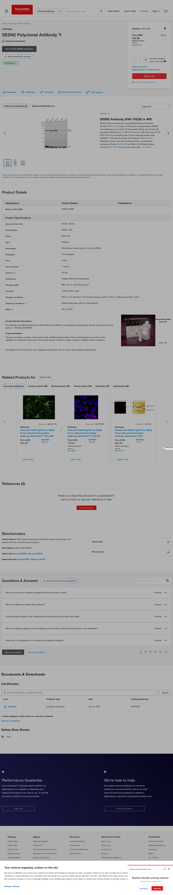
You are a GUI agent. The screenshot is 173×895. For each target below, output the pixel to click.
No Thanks (144, 889)
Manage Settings (12, 886)
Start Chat (157, 888)
